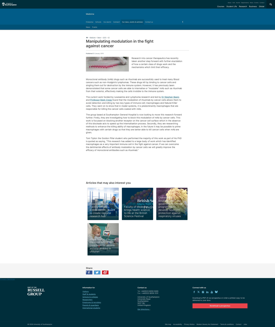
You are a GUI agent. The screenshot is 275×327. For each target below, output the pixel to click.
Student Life (231, 6)
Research (243, 6)
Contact (262, 2)
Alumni (238, 2)
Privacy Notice (189, 324)
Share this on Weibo (105, 272)
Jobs (245, 324)
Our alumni (107, 22)
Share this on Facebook (86, 272)
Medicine (90, 14)
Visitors (85, 291)
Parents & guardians (90, 305)
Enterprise (89, 22)
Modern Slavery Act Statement (207, 324)
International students (91, 308)
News (251, 2)
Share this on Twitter (97, 272)
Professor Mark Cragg (101, 100)
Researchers (87, 300)
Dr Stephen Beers (170, 97)
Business (253, 6)
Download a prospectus (220, 306)
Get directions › (144, 309)
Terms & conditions (227, 324)
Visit (233, 2)
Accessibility (177, 324)
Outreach (116, 22)
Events (256, 2)
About (229, 2)
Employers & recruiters (91, 302)
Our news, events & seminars (132, 22)
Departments (245, 2)
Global (261, 6)
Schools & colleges (90, 297)
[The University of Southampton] (9, 4)
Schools (98, 22)
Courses (220, 6)
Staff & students (89, 294)
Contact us (149, 22)
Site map (168, 324)
